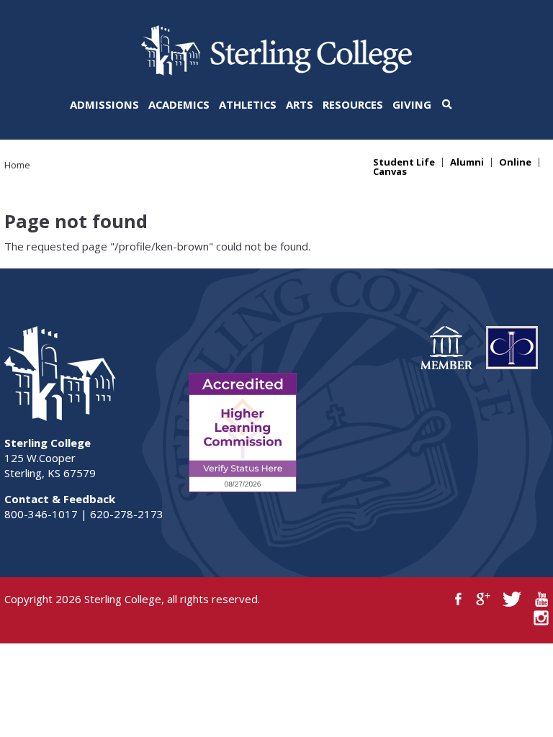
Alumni (467, 162)
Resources (353, 104)
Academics (179, 104)
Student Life (404, 162)
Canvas (390, 171)
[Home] (276, 71)
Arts (299, 104)
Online (515, 162)
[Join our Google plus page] (483, 599)
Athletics (247, 104)
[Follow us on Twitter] (512, 599)
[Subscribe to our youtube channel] (541, 599)
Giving (411, 104)
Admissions (104, 104)
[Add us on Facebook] (458, 599)
